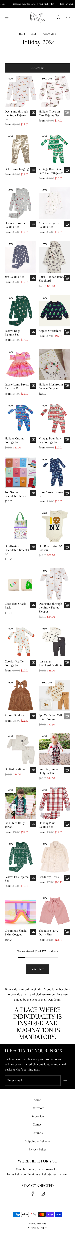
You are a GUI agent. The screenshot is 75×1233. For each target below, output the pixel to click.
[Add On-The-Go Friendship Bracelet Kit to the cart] (33, 547)
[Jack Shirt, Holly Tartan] (20, 803)
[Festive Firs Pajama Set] (20, 857)
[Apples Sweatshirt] (54, 311)
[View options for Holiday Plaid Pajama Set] (67, 824)
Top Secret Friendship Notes (15, 494)
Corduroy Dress (49, 877)
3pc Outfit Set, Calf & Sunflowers (50, 717)
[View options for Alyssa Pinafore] (33, 716)
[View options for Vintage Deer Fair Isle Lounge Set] (67, 440)
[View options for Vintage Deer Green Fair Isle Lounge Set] (67, 170)
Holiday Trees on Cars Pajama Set (49, 113)
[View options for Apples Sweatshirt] (67, 332)
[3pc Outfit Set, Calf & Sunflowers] (54, 695)
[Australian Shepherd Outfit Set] (54, 641)
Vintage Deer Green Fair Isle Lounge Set (51, 171)
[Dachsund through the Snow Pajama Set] (20, 91)
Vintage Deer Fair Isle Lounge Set (50, 440)
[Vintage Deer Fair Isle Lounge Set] (54, 418)
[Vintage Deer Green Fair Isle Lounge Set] (54, 149)
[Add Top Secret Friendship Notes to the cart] (33, 493)
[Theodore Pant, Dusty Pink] (54, 911)
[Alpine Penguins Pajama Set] (54, 203)
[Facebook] (32, 1193)
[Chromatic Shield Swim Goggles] (20, 911)
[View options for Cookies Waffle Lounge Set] (33, 663)
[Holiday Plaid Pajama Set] (54, 803)
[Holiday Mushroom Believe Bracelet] (54, 364)
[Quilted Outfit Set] (20, 749)
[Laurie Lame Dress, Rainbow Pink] (20, 364)
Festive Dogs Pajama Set (12, 332)
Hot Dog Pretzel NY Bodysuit (51, 548)
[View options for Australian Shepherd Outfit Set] (67, 663)
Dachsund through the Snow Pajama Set (16, 115)
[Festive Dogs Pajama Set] (20, 311)
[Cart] (68, 17)
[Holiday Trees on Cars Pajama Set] (54, 91)
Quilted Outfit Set (15, 769)
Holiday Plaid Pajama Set (47, 825)
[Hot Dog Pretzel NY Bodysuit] (54, 526)
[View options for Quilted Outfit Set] (33, 770)
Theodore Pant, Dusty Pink (48, 932)
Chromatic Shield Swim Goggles (16, 932)
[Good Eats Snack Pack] (20, 584)
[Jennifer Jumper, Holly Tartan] (54, 749)
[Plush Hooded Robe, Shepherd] (54, 257)
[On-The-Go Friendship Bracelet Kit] (20, 526)
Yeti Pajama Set (14, 277)
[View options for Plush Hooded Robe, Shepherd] (67, 278)
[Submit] (65, 1080)
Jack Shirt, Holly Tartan (15, 825)
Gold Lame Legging (17, 169)
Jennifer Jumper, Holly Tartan (49, 771)
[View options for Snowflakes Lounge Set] (67, 493)
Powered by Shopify (37, 1227)
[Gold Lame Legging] (20, 149)
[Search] (58, 17)
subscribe (15, 4)
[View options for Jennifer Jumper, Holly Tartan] (67, 770)
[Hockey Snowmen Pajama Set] (20, 203)
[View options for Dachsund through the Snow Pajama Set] (33, 113)
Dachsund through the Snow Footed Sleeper (50, 607)
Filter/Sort (37, 67)
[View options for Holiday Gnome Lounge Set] (33, 440)
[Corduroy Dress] (54, 857)
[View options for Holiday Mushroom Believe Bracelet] (67, 386)
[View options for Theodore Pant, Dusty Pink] (67, 932)
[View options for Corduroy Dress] (67, 878)
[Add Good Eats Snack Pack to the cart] (33, 605)
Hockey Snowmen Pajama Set (16, 225)
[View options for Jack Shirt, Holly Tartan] (33, 824)
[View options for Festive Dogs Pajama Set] (33, 332)
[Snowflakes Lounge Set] (54, 472)
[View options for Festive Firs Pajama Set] (33, 878)
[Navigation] (6, 17)
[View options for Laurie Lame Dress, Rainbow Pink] (33, 386)
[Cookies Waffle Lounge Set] (20, 641)
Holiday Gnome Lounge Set (14, 440)
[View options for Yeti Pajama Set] (33, 278)
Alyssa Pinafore (14, 715)
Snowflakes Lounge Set (51, 494)
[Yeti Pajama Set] (20, 257)
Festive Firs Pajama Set (17, 878)
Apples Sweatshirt (50, 331)
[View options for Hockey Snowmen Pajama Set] (33, 224)
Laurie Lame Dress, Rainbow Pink (17, 386)
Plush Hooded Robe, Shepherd (51, 278)
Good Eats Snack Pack (15, 605)
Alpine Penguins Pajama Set (49, 225)
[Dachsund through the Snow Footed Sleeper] (54, 584)
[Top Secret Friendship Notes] (20, 472)
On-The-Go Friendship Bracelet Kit (17, 550)
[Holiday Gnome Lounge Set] (20, 418)
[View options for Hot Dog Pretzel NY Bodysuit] (67, 547)
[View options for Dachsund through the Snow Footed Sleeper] (67, 605)
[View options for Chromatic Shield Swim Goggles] (33, 932)
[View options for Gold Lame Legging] (33, 170)
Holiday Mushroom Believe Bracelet (51, 386)
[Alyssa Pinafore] (20, 695)
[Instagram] (43, 1193)
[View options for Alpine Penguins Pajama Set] (67, 224)
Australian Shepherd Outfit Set (51, 663)
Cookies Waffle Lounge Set (14, 663)
